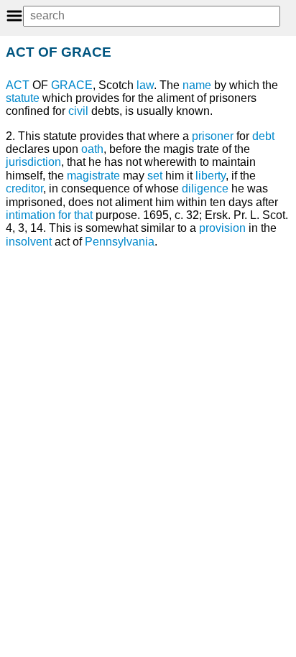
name (196, 85)
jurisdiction (33, 162)
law (145, 85)
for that (75, 215)
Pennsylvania (119, 242)
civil (78, 111)
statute (23, 98)
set (154, 175)
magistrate (93, 175)
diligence (205, 188)
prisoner (212, 136)
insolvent (29, 242)
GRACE (72, 85)
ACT (17, 85)
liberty (210, 175)
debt (263, 136)
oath (92, 149)
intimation (30, 215)
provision (222, 228)
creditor (24, 188)
